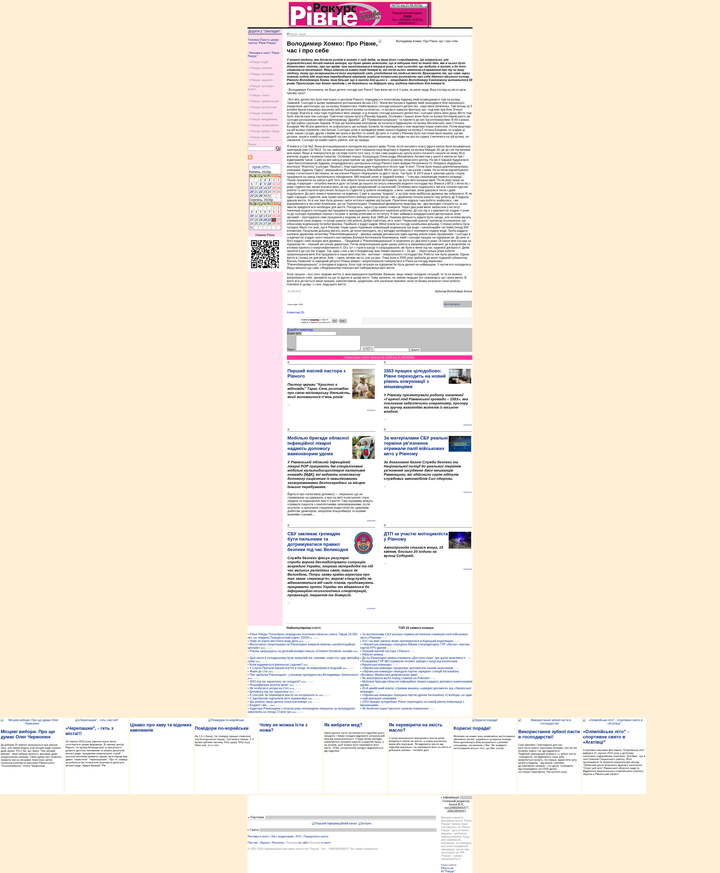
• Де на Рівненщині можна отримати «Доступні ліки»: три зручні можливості (412, 657)
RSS (299, 836)
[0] (311, 638)
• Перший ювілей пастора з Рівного (385, 651)
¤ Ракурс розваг (259, 137)
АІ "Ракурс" (448, 871)
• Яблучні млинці (371, 654)
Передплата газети (316, 836)
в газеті (326, 842)
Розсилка (278, 842)
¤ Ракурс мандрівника (263, 119)
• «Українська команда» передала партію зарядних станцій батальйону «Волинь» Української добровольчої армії (409, 673)
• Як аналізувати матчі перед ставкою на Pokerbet (394, 678)
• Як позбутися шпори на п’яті (268, 688)
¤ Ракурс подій (258, 62)
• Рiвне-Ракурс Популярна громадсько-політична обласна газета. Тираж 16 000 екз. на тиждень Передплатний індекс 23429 (302, 636)
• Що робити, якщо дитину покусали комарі (277, 701)
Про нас (253, 842)
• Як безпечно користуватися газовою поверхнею (394, 708)
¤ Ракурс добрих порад (264, 131)
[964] (301, 641)
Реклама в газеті (258, 836)
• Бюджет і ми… (258, 705)
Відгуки (265, 842)
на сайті (303, 842)
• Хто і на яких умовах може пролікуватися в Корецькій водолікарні (406, 641)
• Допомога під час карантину (268, 691)
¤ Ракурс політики (260, 68)
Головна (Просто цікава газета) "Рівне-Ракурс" (263, 41)
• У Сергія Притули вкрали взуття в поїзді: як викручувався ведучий (295, 668)
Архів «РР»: (261, 167)
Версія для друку (452, 304)
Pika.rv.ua (447, 868)
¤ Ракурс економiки (261, 74)
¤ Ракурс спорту (259, 95)
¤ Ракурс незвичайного (264, 125)
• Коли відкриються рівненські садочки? (275, 664)
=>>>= (371, 410)
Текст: (291, 349)
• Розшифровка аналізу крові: (268, 684)
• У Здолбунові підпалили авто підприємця (277, 698)
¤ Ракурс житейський (262, 107)
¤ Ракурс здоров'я (260, 80)
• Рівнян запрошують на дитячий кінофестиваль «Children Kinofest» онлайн (300, 651)
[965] (263, 648)
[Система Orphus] (324, 322)
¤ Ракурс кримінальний (264, 101)
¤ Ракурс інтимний (261, 113)
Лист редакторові (282, 836)
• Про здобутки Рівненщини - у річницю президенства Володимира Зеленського (303, 674)
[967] (291, 692)
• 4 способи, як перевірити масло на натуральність (283, 695)
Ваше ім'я (294, 333)
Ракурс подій (297, 34)
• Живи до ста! (258, 671)
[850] (292, 689)
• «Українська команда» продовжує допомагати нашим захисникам (406, 668)
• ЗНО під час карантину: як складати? (274, 681)
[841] (292, 685)
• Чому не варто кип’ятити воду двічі (273, 641)
